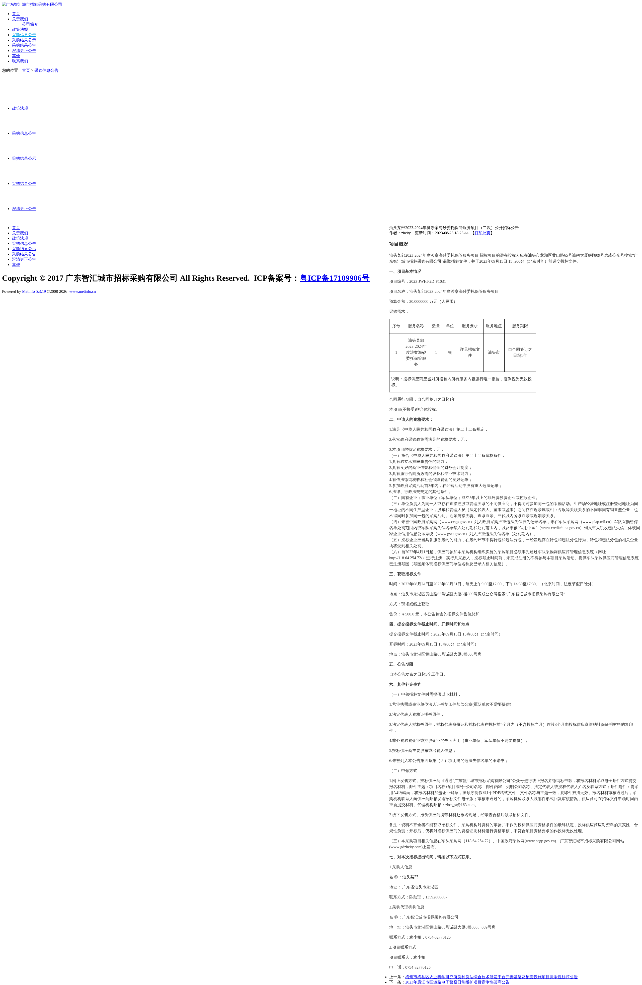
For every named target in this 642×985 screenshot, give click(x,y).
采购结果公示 (24, 40)
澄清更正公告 (24, 50)
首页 (16, 14)
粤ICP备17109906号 (335, 278)
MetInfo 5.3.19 (34, 291)
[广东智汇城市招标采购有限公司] (32, 4)
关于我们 (20, 19)
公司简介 (30, 24)
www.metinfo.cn (82, 291)
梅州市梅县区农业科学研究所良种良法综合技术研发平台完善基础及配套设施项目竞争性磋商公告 (491, 977)
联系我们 (20, 61)
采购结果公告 (24, 45)
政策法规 (20, 29)
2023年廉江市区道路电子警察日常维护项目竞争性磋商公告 (457, 982)
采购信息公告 (24, 35)
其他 (16, 56)
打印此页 (482, 233)
